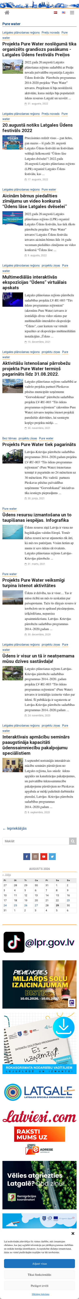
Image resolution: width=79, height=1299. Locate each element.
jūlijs (6, 875)
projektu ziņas (51, 265)
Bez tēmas (9, 438)
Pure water (49, 189)
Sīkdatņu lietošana (40, 1294)
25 (15, 905)
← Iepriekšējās (14, 828)
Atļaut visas (39, 1263)
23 (68, 900)
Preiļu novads (51, 32)
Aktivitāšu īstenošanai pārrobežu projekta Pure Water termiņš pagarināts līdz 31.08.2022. (36, 369)
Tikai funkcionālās (39, 1274)
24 (5, 905)
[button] (73, 1233)
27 (36, 905)
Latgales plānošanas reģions (21, 32)
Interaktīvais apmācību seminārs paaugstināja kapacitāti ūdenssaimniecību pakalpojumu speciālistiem (36, 745)
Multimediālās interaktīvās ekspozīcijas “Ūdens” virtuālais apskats (34, 282)
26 (25, 905)
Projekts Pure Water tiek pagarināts (39, 444)
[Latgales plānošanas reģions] (7, 12)
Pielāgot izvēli (39, 1286)
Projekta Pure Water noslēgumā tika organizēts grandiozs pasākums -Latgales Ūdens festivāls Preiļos (39, 49)
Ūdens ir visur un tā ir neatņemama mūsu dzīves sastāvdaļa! (38, 658)
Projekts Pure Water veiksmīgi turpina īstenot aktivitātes (33, 582)
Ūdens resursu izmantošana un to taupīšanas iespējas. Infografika (37, 517)
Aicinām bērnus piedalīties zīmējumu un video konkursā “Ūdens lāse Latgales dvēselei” (34, 201)
